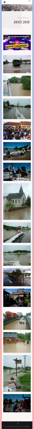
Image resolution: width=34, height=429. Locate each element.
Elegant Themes (13, 426)
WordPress (26, 426)
